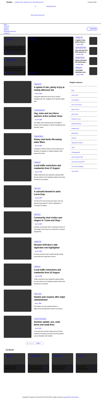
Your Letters (74, 171)
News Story (33, 39)
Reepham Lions (76, 119)
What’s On (6, 26)
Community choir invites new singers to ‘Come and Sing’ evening (48, 220)
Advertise (6, 28)
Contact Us (7, 33)
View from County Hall (40, 318)
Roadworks (78, 67)
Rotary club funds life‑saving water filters (80, 62)
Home (5, 24)
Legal (29, 385)
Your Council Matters (77, 166)
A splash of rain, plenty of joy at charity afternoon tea (12, 369)
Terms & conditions (9, 385)
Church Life (74, 95)
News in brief (38, 294)
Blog (72, 90)
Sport (73, 147)
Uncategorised (75, 152)
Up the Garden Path (11, 60)
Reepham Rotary (80, 57)
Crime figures (75, 100)
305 (38, 343)
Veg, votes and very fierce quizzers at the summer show (14, 70)
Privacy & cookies (21, 385)
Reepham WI (9, 39)
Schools (73, 138)
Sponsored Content (77, 142)
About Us (6, 29)
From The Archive (76, 104)
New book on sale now (10, 31)
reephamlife (66, 397)
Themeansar (75, 397)
